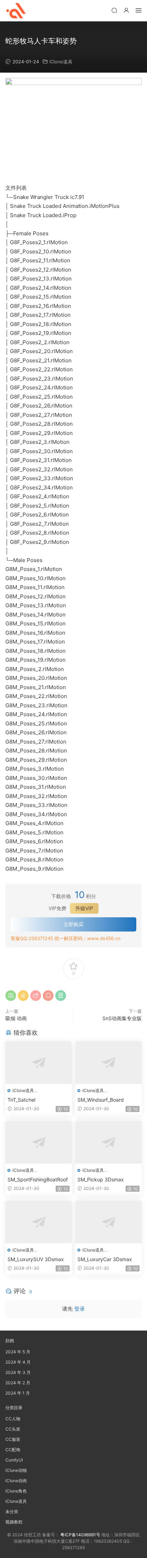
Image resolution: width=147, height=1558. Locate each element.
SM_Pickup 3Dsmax (100, 1179)
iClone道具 (60, 61)
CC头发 (12, 1429)
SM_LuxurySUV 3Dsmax (35, 1259)
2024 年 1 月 (17, 1393)
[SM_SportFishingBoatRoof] (38, 1142)
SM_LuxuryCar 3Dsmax (104, 1259)
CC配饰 (12, 1449)
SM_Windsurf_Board (100, 1100)
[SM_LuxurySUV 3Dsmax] (38, 1222)
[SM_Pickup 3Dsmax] (108, 1142)
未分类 (11, 1511)
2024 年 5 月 (17, 1351)
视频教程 (13, 1522)
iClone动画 (16, 1480)
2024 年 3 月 (18, 1372)
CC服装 (12, 1439)
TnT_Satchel (21, 1100)
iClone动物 (16, 1470)
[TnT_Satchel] (38, 1062)
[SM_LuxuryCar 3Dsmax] (108, 1222)
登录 (79, 1308)
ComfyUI (14, 1460)
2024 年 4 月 (18, 1362)
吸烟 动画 (16, 1018)
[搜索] (114, 10)
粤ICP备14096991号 (80, 1534)
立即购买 (73, 924)
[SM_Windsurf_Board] (108, 1062)
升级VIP (84, 908)
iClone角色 (16, 1491)
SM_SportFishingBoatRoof (37, 1179)
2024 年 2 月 (17, 1382)
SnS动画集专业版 (122, 1018)
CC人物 (12, 1418)
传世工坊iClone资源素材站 (16, 10)
